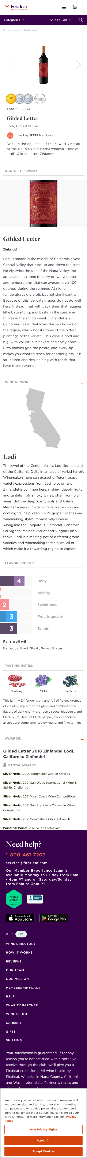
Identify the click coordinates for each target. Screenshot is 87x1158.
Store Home (11, 30)
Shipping (14, 1040)
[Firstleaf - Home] (16, 7)
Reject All (43, 1140)
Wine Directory (21, 943)
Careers (14, 1022)
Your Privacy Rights (43, 1129)
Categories (12, 20)
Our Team (15, 970)
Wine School (18, 1014)
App (15, 934)
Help (10, 996)
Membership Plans (23, 987)
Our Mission (17, 978)
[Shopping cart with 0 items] (75, 7)
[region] (43, 1123)
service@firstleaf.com (27, 863)
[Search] (81, 20)
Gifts (11, 1031)
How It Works (19, 952)
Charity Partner (22, 1005)
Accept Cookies (43, 1151)
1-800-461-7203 (26, 854)
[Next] (79, 65)
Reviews (14, 961)
